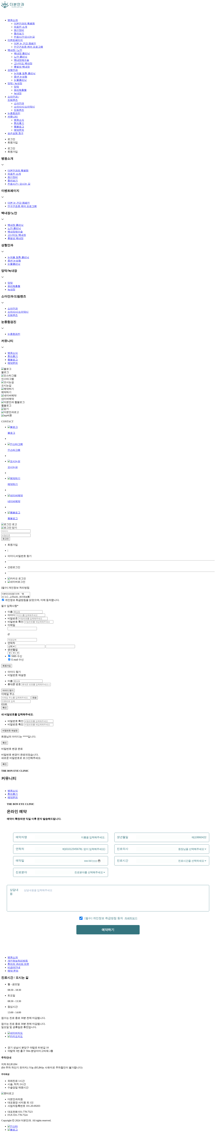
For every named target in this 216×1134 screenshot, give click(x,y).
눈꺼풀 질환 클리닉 (24, 73)
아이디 (12, 615)
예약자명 (21, 837)
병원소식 (19, 120)
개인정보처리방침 (18, 960)
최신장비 (19, 30)
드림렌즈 (19, 110)
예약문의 (19, 130)
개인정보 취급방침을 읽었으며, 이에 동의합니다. (32, 600)
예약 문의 (13, 970)
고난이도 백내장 (23, 63)
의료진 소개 (20, 27)
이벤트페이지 (15, 40)
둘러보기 (19, 33)
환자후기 (19, 123)
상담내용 (14, 891)
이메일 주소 (8, 694)
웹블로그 (19, 126)
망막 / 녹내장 (15, 83)
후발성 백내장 (22, 66)
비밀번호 (13, 618)
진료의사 (122, 848)
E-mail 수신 (17, 659)
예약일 (20, 860)
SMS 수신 (16, 656)
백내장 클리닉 (22, 53)
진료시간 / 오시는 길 (19, 184)
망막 (16, 86)
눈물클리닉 (20, 80)
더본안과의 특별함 (24, 23)
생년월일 (13, 649)
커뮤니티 (13, 116)
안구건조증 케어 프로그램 (28, 46)
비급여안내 (14, 967)
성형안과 (13, 70)
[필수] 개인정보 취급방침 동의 (104, 918)
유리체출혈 (20, 90)
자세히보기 (131, 918)
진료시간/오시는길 (24, 36)
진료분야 (21, 872)
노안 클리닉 (20, 56)
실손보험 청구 (15, 133)
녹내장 (18, 93)
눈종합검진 (14, 113)
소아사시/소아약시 (24, 106)
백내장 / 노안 (15, 50)
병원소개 (13, 20)
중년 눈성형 (20, 76)
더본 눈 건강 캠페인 (25, 43)
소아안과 (19, 103)
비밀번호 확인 (16, 621)
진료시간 (122, 860)
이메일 (11, 625)
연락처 (11, 643)
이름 (10, 611)
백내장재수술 (21, 60)
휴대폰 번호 (14, 684)
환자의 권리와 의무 (18, 964)
